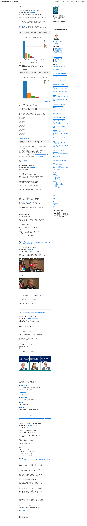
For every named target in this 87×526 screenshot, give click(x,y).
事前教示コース (23, 379)
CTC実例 (56, 175)
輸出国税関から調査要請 (58, 52)
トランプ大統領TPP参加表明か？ (29, 248)
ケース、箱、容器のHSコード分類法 (59, 80)
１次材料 (24, 242)
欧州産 (45, 511)
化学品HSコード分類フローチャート (59, 122)
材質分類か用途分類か (57, 156)
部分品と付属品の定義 (57, 113)
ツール (54, 192)
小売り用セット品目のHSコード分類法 (59, 160)
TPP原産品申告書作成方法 (58, 49)
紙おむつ (23, 460)
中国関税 (34, 459)
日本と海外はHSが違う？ (58, 58)
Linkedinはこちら (56, 6)
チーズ (26, 511)
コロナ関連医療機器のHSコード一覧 (59, 119)
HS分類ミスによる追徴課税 (57, 164)
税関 (35, 312)
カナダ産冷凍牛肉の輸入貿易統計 (29, 10)
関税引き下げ (36, 460)
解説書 (54, 201)
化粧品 (39, 459)
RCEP (38, 242)
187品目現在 (25, 459)
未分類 (24, 241)
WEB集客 (54, 190)
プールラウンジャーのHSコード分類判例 (59, 109)
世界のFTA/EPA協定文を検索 (58, 56)
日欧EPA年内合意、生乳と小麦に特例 (30, 465)
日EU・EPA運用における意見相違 (58, 150)
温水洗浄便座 (48, 459)
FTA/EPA (24, 415)
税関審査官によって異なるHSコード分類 (59, 135)
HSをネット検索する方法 (58, 57)
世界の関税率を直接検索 (58, 50)
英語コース (42, 418)
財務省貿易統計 (22, 26)
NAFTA (27, 312)
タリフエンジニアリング (59, 183)
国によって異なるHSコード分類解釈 (59, 117)
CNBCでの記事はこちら (23, 275)
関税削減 (32, 460)
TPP (24, 161)
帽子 (44, 459)
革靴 (44, 460)
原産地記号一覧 (56, 59)
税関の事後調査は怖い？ (58, 51)
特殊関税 (54, 198)
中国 (32, 459)
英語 (39, 418)
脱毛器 (26, 460)
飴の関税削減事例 (56, 69)
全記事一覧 (55, 61)
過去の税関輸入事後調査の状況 (58, 106)
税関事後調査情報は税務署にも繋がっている (60, 84)
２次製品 (27, 242)
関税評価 (54, 207)
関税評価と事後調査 (57, 53)
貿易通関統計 (25, 160)
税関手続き (22, 402)
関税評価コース (23, 392)
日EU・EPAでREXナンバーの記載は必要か (60, 120)
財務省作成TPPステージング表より (25, 138)
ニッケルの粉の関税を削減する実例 (59, 66)
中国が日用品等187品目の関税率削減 (30, 423)
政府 (37, 511)
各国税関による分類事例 (59, 184)
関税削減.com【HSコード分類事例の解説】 (10, 1)
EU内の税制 (22, 407)
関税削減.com (46, 523)
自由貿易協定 (28, 243)
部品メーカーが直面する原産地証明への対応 (60, 167)
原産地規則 (45, 242)
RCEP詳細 (54, 107)
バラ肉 (26, 161)
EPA (31, 242)
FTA (32, 242)
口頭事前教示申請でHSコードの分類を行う (60, 166)
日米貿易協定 (55, 152)
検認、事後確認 (57, 179)
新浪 (27, 427)
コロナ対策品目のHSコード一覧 (58, 131)
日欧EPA (23, 418)
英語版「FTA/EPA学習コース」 (28, 316)
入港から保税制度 (23, 397)
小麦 (35, 511)
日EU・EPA (27, 415)
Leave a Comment (35, 12)
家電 (43, 459)
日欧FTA (26, 418)
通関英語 (31, 415)
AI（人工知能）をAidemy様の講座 (28, 202)
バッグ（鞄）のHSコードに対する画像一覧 (60, 73)
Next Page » (26, 517)
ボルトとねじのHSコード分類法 (58, 169)
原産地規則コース (23, 385)
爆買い (20, 460)
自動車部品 (56, 186)
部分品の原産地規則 (58, 187)
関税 (31, 243)
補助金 (48, 511)
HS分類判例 (56, 182)
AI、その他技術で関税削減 (27, 165)
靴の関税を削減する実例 (57, 67)
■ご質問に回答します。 (57, 43)
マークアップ (32, 511)
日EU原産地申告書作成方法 (58, 48)
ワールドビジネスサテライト (24, 23)
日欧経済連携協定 (31, 418)
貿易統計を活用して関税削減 (40, 154)
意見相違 (56, 185)
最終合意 (42, 511)
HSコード (35, 242)
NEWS (24, 458)
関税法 (54, 206)
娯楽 (41, 459)
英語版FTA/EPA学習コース (58, 60)
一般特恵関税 (55, 193)
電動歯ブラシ (41, 460)
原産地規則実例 (57, 177)
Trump (33, 312)
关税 (37, 459)
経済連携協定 (24, 243)
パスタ (28, 511)
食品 (47, 460)
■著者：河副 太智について (57, 41)
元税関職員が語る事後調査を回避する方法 (60, 104)
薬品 (28, 460)
